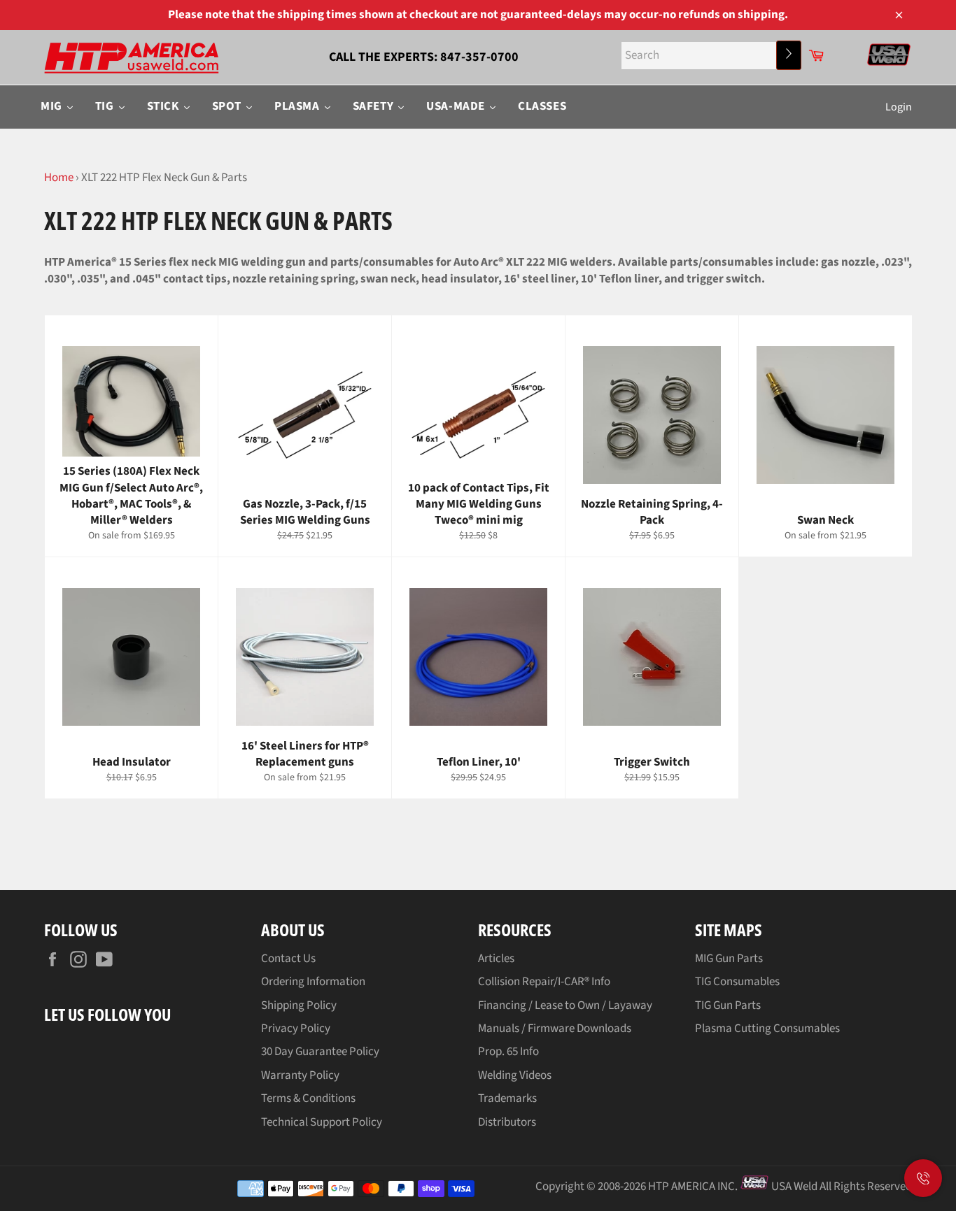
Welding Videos (514, 1075)
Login (898, 107)
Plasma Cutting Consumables (767, 1028)
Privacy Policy (295, 1028)
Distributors (507, 1122)
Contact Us (288, 958)
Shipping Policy (299, 1005)
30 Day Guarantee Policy (320, 1051)
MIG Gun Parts (729, 958)
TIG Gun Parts (728, 1005)
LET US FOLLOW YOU (107, 1014)
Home (58, 177)
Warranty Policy (300, 1075)
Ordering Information (313, 981)
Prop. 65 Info (508, 1051)
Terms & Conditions (308, 1098)
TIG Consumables (737, 981)
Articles (496, 958)
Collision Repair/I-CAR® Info (544, 981)
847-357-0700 (479, 57)
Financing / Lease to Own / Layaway (565, 1005)
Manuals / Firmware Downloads (554, 1028)
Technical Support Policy (321, 1122)
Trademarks (507, 1098)
